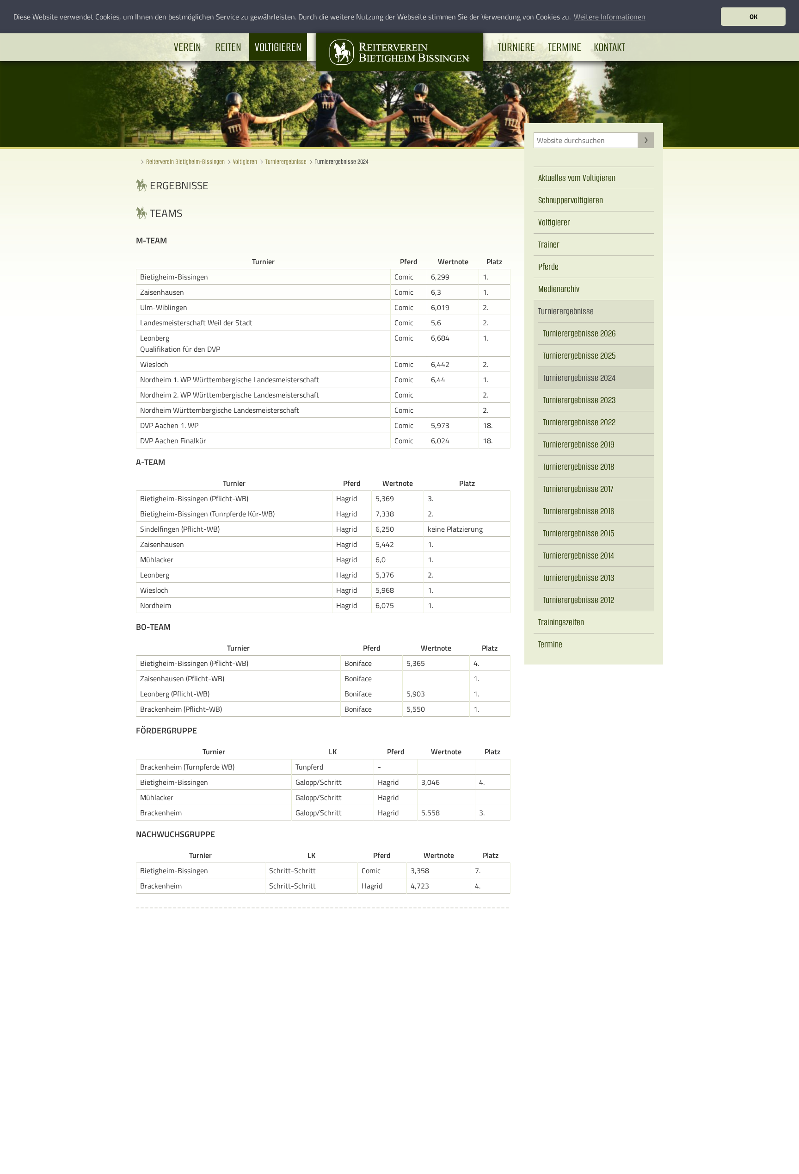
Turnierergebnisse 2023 (579, 400)
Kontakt (609, 47)
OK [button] (753, 17)
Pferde (548, 267)
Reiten (228, 47)
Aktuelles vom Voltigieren (576, 178)
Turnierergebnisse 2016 (579, 511)
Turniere (516, 47)
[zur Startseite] (399, 68)
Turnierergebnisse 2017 (578, 489)
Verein (187, 47)
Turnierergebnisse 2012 (578, 600)
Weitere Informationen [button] (609, 16)
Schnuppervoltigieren (570, 200)
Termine (564, 47)
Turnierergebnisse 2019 (579, 444)
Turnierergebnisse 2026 (579, 333)
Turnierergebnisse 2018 (579, 466)
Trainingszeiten (561, 622)
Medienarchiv (558, 289)
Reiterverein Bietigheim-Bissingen (185, 161)
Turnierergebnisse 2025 (579, 355)
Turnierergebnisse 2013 (579, 577)
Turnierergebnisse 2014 (578, 555)
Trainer (548, 244)
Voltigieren (278, 47)
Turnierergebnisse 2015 (579, 533)
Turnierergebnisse (286, 161)
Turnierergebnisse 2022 (579, 422)
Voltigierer (554, 222)
